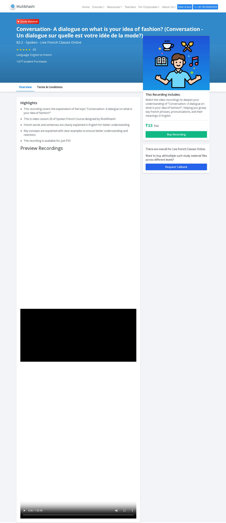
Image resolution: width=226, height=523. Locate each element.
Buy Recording (176, 134)
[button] (98, 7)
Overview (25, 87)
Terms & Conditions (50, 87)
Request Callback (176, 167)
